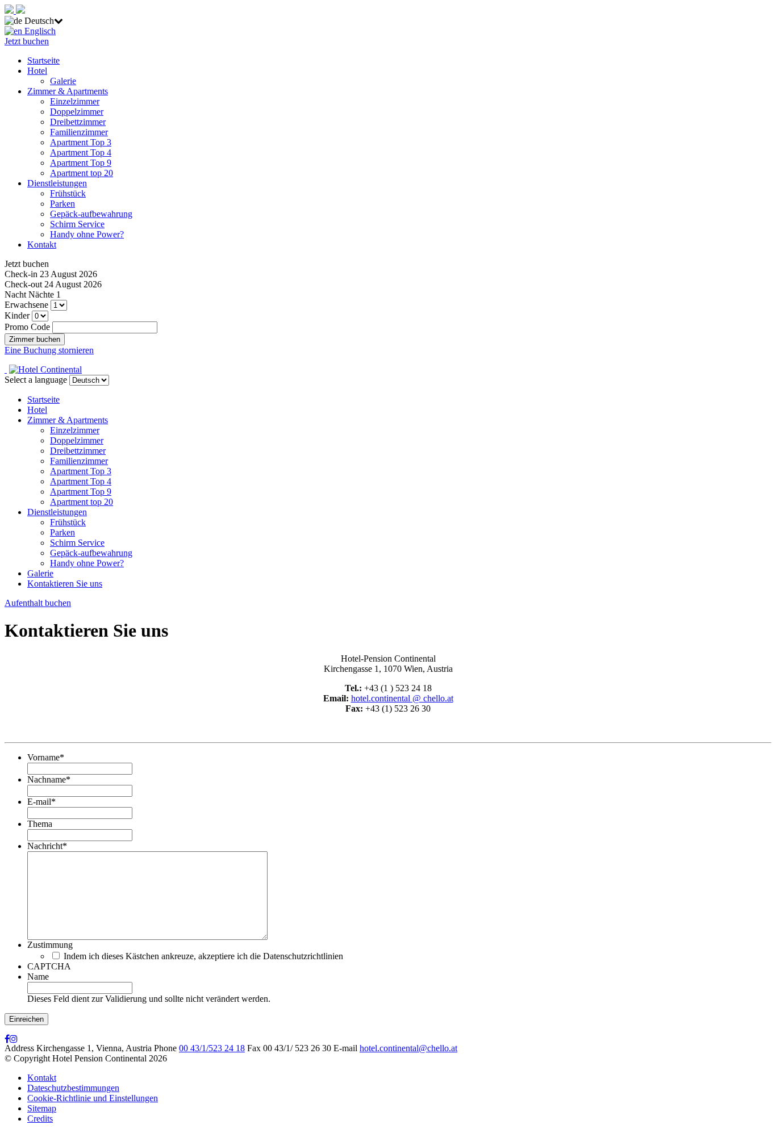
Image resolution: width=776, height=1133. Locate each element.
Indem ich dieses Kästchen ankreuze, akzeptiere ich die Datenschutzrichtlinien (203, 956)
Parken (62, 203)
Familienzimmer (79, 132)
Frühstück (68, 193)
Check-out (23, 284)
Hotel (37, 71)
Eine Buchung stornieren (49, 350)
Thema (39, 824)
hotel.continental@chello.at (408, 1048)
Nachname (48, 779)
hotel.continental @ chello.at (402, 698)
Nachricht (47, 846)
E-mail (41, 801)
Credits (40, 1118)
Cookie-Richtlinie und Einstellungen (92, 1098)
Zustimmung (50, 945)
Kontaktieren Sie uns (64, 583)
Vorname (45, 757)
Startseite (43, 60)
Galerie (63, 81)
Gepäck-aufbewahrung (91, 214)
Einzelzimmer (74, 101)
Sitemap (41, 1108)
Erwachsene (26, 305)
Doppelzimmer (76, 111)
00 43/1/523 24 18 (212, 1048)
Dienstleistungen (57, 183)
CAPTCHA (49, 966)
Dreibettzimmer (78, 122)
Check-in (21, 274)
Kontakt (41, 244)
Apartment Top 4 (80, 152)
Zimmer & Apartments (67, 91)
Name (38, 976)
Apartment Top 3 (80, 142)
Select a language (36, 379)
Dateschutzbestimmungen (73, 1088)
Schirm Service (77, 224)
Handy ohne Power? (87, 234)
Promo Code (27, 327)
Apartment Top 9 (80, 163)
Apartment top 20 (81, 173)
